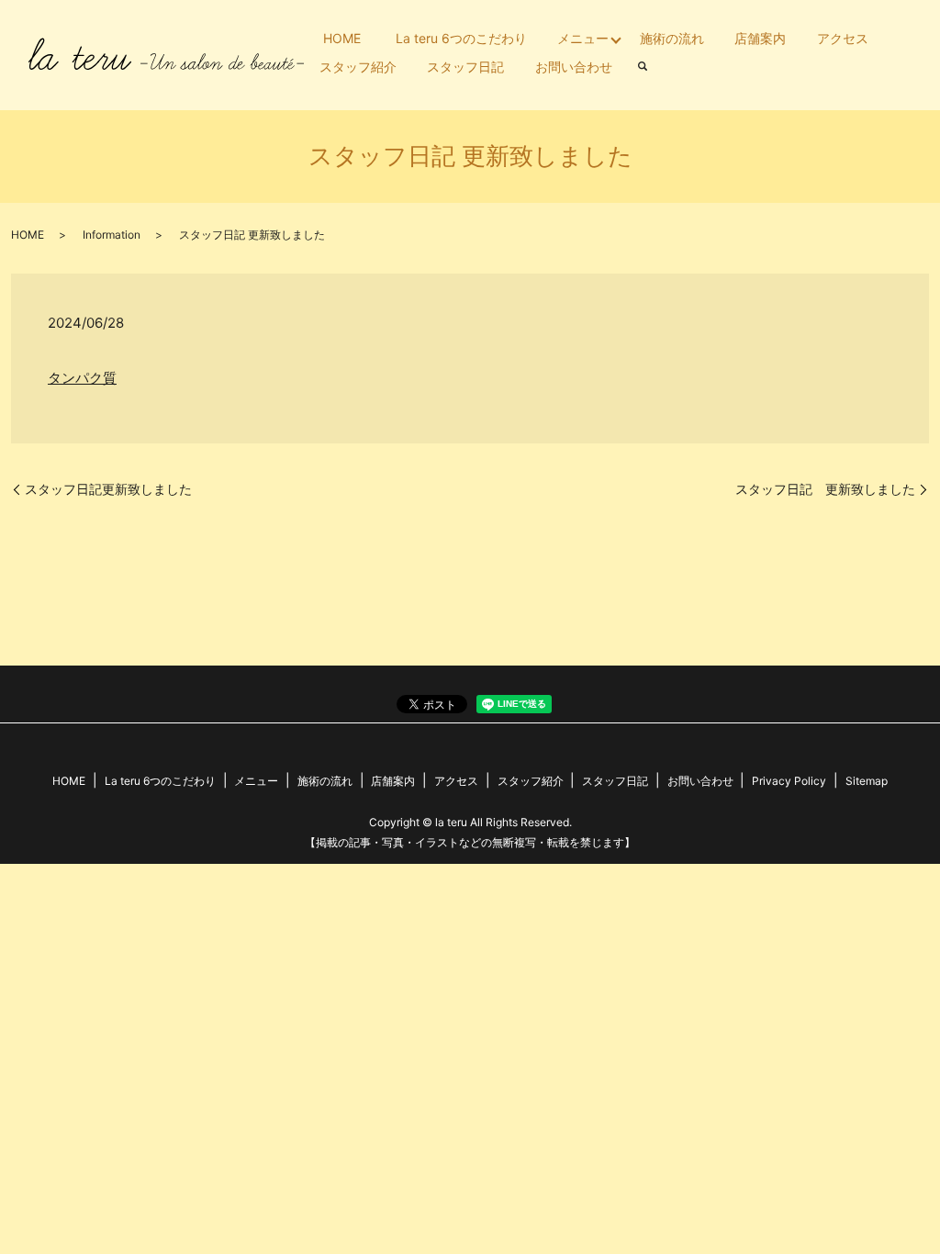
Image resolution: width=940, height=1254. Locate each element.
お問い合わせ (573, 66)
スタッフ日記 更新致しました (825, 489)
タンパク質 (82, 377)
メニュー (583, 38)
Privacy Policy (789, 781)
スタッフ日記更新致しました (108, 489)
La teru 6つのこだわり (461, 38)
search (643, 67)
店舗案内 (760, 38)
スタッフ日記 (465, 66)
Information (111, 234)
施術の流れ (672, 38)
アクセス (842, 38)
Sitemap (866, 781)
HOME (342, 38)
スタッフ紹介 (358, 66)
